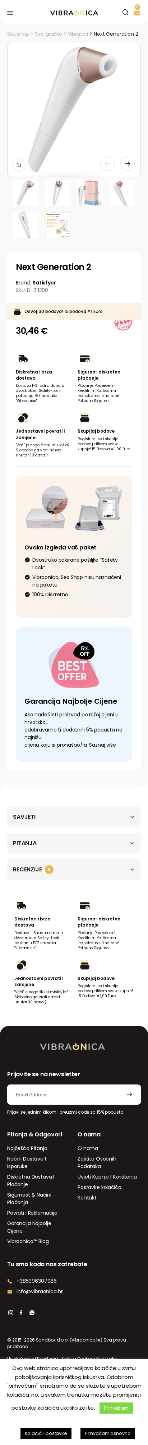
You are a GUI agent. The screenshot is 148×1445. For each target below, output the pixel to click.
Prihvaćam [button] (116, 1408)
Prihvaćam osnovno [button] (108, 1433)
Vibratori (78, 33)
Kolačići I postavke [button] (46, 1433)
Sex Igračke (48, 33)
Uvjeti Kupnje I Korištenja (107, 1176)
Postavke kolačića (99, 1187)
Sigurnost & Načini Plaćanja (29, 1198)
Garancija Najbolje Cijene (29, 1227)
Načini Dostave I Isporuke (26, 1162)
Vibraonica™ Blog (28, 1241)
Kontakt (87, 1197)
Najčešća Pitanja (27, 1148)
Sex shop (18, 33)
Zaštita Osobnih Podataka (97, 1162)
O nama (88, 1148)
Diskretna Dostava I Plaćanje (30, 1180)
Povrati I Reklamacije (32, 1212)
